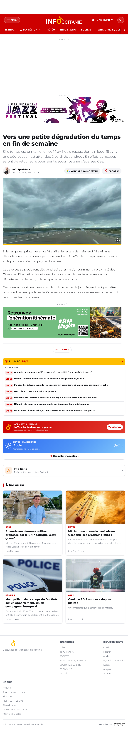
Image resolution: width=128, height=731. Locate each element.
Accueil (7, 687)
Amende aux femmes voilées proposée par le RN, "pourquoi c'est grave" (30, 535)
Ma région (30, 30)
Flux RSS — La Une (13, 700)
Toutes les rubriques (14, 692)
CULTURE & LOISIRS (70, 664)
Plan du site (9, 705)
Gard (106, 647)
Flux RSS (7, 696)
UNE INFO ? (102, 20)
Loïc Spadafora (21, 169)
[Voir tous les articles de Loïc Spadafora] (6, 170)
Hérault (107, 651)
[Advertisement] (64, 63)
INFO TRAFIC (68, 29)
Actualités (62, 349)
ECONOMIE (65, 669)
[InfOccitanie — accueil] (64, 20)
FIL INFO (9, 29)
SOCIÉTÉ (86, 29)
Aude (106, 656)
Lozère (107, 664)
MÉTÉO (51, 29)
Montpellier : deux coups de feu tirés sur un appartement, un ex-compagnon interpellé (31, 603)
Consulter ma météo (66, 456)
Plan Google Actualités (15, 709)
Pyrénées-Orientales (114, 660)
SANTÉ (63, 673)
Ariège (107, 673)
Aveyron (107, 669)
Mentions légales (12, 713)
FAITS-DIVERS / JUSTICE (72, 660)
